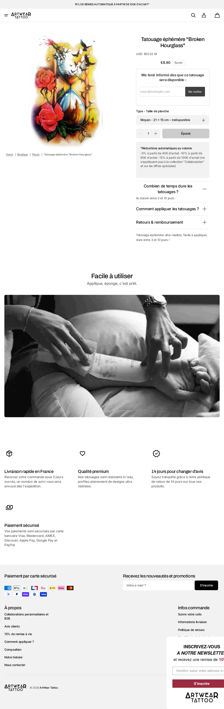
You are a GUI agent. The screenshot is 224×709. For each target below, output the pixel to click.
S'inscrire (189, 683)
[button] (6, 15)
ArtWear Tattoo (49, 687)
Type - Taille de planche (152, 111)
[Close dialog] (220, 640)
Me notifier (195, 91)
